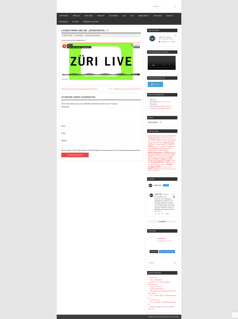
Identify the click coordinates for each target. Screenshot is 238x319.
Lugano (152, 150)
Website (64, 140)
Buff (156, 138)
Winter (153, 169)
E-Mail (63, 133)
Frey (161, 146)
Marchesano (159, 152)
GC (167, 146)
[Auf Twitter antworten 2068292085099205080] (155, 214)
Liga (124, 16)
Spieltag (76, 16)
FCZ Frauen (158, 144)
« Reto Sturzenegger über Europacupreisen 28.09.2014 (79, 89)
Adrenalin (63, 22)
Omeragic (156, 157)
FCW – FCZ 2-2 (164, 102)
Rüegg (160, 160)
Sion (154, 164)
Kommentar (65, 107)
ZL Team (75, 22)
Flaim (151, 108)
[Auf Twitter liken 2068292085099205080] (163, 214)
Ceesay (163, 138)
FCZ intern (113, 16)
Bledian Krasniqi (162, 136)
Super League (160, 165)
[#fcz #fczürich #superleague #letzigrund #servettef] (162, 246)
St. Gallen (162, 164)
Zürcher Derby (155, 170)
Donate (157, 84)
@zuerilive (165, 194)
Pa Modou (164, 157)
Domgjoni (165, 140)
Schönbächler (160, 162)
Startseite (63, 16)
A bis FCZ (169, 16)
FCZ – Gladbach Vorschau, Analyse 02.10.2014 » (125, 89)
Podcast (100, 16)
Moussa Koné (165, 155)
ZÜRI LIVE (158, 194)
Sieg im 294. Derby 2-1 (164, 106)
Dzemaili (153, 142)
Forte (155, 146)
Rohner (152, 160)
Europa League (163, 142)
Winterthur (162, 169)
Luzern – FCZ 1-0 (155, 286)
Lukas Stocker (79, 35)
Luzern (162, 150)
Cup (132, 16)
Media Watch (143, 16)
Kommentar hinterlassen (93, 35)
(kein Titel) (153, 277)
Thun (163, 167)
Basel (151, 136)
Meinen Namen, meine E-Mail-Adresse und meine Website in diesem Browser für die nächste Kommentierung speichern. (101, 150)
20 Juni (172, 194)
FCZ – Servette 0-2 (156, 280)
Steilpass (157, 16)
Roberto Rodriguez (162, 159)
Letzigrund (157, 148)
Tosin (168, 167)
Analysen (89, 16)
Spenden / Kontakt (91, 22)
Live (168, 148)
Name (63, 126)
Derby (155, 140)
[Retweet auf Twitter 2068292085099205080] (159, 214)
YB (168, 168)
